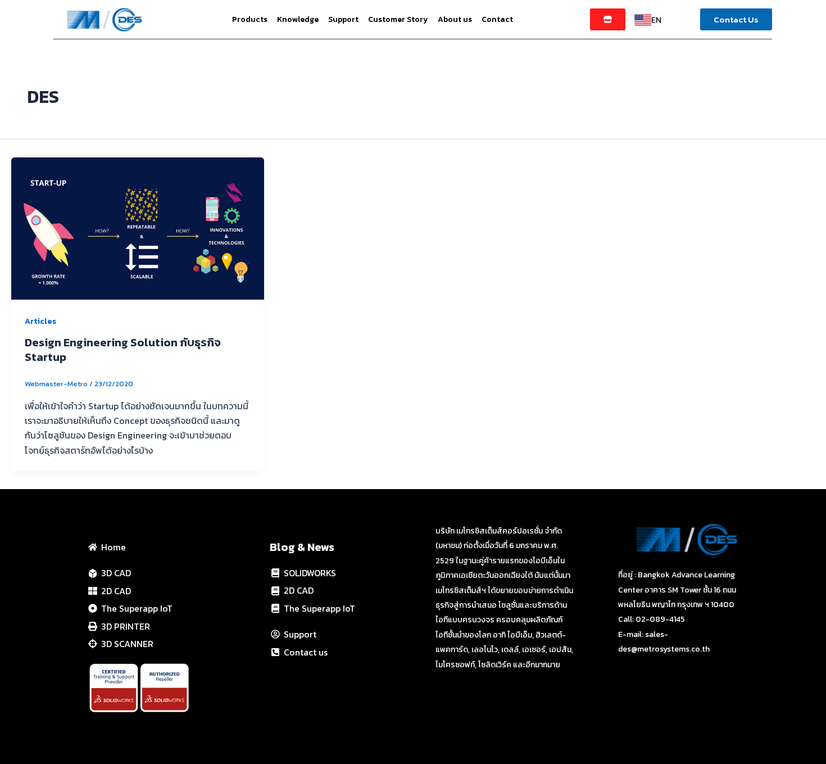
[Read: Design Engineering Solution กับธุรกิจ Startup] (137, 227)
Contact (497, 19)
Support (343, 19)
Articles (40, 321)
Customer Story (398, 19)
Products (249, 19)
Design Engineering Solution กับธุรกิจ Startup (123, 349)
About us (455, 19)
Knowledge (298, 19)
